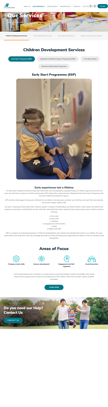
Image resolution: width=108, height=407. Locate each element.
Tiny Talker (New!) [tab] (90, 59)
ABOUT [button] (26, 6)
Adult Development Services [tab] (42, 36)
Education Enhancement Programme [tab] (54, 66)
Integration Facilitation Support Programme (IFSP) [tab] (57, 59)
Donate (102, 6)
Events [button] (76, 6)
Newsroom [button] (64, 6)
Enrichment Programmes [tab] (66, 36)
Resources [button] (51, 6)
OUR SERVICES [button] (38, 6)
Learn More (54, 287)
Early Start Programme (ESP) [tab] (21, 59)
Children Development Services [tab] (16, 36)
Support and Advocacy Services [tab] (91, 36)
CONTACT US (13, 320)
